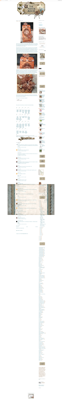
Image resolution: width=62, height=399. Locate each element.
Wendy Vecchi (40, 359)
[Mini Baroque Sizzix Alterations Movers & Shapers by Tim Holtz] (17, 115)
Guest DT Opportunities (41, 303)
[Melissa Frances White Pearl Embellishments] (26, 130)
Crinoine (40, 278)
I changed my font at (22, 233)
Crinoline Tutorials (41, 280)
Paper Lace (40, 323)
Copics (39, 274)
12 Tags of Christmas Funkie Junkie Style (25, 136)
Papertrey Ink (40, 324)
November (41, 208)
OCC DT (40, 319)
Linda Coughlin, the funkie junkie (42, 185)
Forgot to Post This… (41, 117)
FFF (39, 295)
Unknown (19, 172)
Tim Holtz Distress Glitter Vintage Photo (26, 125)
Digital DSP (40, 286)
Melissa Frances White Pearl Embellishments (26, 132)
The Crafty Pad (40, 342)
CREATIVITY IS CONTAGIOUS (41, 123)
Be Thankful (41, 210)
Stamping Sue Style (41, 144)
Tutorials (40, 351)
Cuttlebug (40, 281)
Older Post (37, 226)
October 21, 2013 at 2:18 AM (22, 147)
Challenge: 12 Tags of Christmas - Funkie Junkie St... (42, 212)
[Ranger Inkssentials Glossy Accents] (20, 130)
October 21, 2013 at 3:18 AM (22, 155)
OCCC (39, 320)
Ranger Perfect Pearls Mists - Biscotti (23, 132)
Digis (39, 284)
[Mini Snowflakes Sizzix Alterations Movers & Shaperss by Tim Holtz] (17, 123)
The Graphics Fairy (41, 343)
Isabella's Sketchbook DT (41, 307)
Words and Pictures (20, 220)
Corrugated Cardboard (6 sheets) (23, 117)
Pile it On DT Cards (41, 325)
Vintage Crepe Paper (41, 357)
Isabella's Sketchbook (41, 306)
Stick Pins (40, 337)
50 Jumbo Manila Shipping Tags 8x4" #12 (20, 111)
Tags (39, 340)
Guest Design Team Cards (41, 300)
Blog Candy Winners (41, 265)
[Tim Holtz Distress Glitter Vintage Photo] (26, 123)
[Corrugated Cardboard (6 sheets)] (23, 115)
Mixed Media (40, 317)
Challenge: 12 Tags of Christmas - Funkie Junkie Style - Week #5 (22, 21)
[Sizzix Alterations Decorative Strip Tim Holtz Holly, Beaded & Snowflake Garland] (20, 123)
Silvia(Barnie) (19, 202)
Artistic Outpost (40, 260)
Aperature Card (40, 259)
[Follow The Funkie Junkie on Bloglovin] (41, 25)
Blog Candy (40, 264)
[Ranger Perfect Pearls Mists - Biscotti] (23, 130)
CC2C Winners (40, 269)
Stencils (39, 336)
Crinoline (40, 279)
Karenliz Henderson (20, 188)
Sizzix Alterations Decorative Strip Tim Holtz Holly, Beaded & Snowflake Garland (20, 126)
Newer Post (17, 226)
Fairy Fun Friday (40, 292)
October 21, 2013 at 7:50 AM (22, 180)
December (41, 207)
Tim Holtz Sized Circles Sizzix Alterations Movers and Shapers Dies (20, 118)
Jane (18, 143)
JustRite (39, 308)
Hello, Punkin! (41, 217)
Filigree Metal (40, 297)
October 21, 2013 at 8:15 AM (22, 186)
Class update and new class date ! (43, 146)
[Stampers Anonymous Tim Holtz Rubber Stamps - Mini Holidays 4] (26, 109)
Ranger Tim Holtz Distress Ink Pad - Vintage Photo (23, 111)
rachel (18, 178)
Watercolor (40, 358)
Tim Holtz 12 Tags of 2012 (41, 346)
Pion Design (40, 326)
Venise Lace (40, 353)
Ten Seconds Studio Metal (41, 341)
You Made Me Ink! (41, 140)
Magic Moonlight (40, 312)
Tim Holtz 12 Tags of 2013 (41, 347)
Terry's (40, 136)
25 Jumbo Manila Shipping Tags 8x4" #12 (17, 111)
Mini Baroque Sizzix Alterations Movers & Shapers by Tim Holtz (17, 118)
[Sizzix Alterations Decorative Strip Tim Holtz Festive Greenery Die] (23, 123)
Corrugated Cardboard (41, 275)
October (41, 209)
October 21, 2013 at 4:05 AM (22, 163)
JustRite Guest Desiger (41, 309)
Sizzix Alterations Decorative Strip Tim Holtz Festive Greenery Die (23, 126)
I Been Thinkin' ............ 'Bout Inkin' (41, 149)
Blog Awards (40, 263)
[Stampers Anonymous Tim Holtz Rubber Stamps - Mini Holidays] (29, 109)
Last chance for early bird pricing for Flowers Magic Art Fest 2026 (43, 105)
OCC (39, 318)
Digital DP (40, 285)
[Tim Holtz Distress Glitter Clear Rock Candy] (29, 123)
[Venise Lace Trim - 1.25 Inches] (26, 115)
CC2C (39, 268)
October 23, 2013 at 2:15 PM (22, 205)
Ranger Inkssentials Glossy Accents (20, 132)
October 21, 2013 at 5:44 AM (22, 167)
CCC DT (40, 270)
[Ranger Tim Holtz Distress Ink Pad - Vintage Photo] (23, 109)
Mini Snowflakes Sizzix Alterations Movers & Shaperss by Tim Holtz (17, 125)
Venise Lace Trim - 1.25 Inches (26, 117)
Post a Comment (18, 225)
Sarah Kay (40, 329)
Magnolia (40, 313)
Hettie (18, 182)
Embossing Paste (40, 291)
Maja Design (40, 314)
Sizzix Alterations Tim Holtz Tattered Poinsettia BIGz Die (29, 118)
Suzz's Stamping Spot (41, 108)
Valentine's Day (40, 352)
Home (27, 226)
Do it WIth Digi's (40, 290)
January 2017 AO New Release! (43, 137)
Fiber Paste (40, 296)
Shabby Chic (40, 331)
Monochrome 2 (43, 91)
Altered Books (40, 258)
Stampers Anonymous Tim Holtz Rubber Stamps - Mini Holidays (29, 112)
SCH (39, 330)
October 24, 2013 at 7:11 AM (22, 211)
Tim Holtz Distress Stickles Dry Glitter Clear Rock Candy (17, 132)
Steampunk (40, 335)
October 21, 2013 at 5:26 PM (22, 197)
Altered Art (40, 257)
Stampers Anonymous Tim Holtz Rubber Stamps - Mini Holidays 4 (26, 112)
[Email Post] (33, 135)
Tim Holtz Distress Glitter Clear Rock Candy (29, 125)
